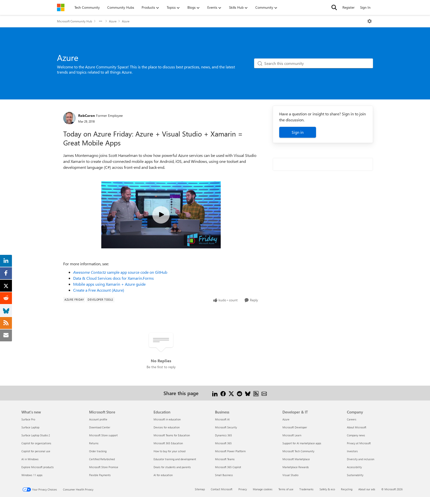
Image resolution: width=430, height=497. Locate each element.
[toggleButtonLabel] (369, 21)
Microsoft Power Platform (230, 451)
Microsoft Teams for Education (172, 435)
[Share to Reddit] (239, 393)
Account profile (98, 419)
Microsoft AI (222, 419)
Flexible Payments (100, 475)
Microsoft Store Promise (103, 467)
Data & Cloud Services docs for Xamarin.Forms (113, 278)
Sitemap (200, 489)
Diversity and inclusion (360, 459)
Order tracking (98, 451)
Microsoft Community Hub (74, 21)
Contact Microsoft (221, 489)
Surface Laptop (30, 427)
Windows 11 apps (32, 475)
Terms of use (285, 489)
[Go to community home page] (60, 7)
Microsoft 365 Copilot (228, 467)
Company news (356, 435)
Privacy (242, 489)
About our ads (366, 489)
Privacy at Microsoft (359, 443)
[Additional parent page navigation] (101, 21)
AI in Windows (30, 459)
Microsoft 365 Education (168, 443)
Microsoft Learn (291, 435)
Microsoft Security (226, 427)
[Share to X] (231, 393)
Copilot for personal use (35, 451)
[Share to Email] (264, 393)
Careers (351, 419)
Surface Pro (28, 419)
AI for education (163, 475)
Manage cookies (262, 489)
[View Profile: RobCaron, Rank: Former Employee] (69, 118)
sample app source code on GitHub (120, 272)
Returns (94, 443)
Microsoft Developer (294, 427)
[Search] (334, 7)
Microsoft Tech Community (298, 451)
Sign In (365, 7)
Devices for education (167, 427)
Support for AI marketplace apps (301, 443)
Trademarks (306, 489)
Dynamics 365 (223, 435)
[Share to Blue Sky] (247, 393)
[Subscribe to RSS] (256, 393)
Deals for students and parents (172, 467)
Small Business (224, 475)
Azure (112, 21)
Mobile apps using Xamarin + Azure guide (109, 284)
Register (348, 7)
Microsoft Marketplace (296, 459)
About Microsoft (356, 427)
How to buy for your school (170, 451)
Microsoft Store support (103, 435)
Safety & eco (327, 489)
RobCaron (86, 115)
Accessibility (354, 467)
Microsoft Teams (225, 459)
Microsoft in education (167, 419)
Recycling (346, 489)
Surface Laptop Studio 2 (35, 435)
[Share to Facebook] (223, 393)
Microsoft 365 (223, 443)
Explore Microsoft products (37, 467)
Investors (352, 451)
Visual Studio (290, 475)
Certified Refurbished (102, 459)
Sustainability (355, 475)
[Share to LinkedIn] (214, 393)
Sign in (298, 132)
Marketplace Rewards (295, 467)
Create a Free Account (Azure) (98, 290)
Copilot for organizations (36, 443)
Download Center (99, 427)
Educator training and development (175, 459)
